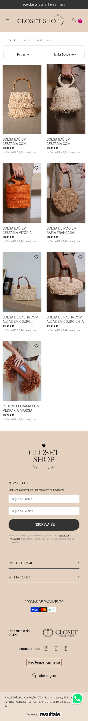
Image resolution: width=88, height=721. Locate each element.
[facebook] (46, 650)
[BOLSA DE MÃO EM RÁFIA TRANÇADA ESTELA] (66, 193)
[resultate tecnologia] (50, 715)
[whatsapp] (77, 704)
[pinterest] (66, 650)
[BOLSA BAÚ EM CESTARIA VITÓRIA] (22, 193)
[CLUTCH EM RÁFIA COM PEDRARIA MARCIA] (22, 371)
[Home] (41, 25)
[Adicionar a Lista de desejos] (36, 69)
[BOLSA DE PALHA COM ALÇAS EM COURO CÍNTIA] (22, 282)
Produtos (34, 40)
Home (7, 40)
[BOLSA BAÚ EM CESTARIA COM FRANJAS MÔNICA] (22, 99)
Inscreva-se (44, 525)
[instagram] (56, 650)
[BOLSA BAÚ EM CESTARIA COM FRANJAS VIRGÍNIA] (66, 99)
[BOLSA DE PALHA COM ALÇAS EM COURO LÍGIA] (66, 282)
